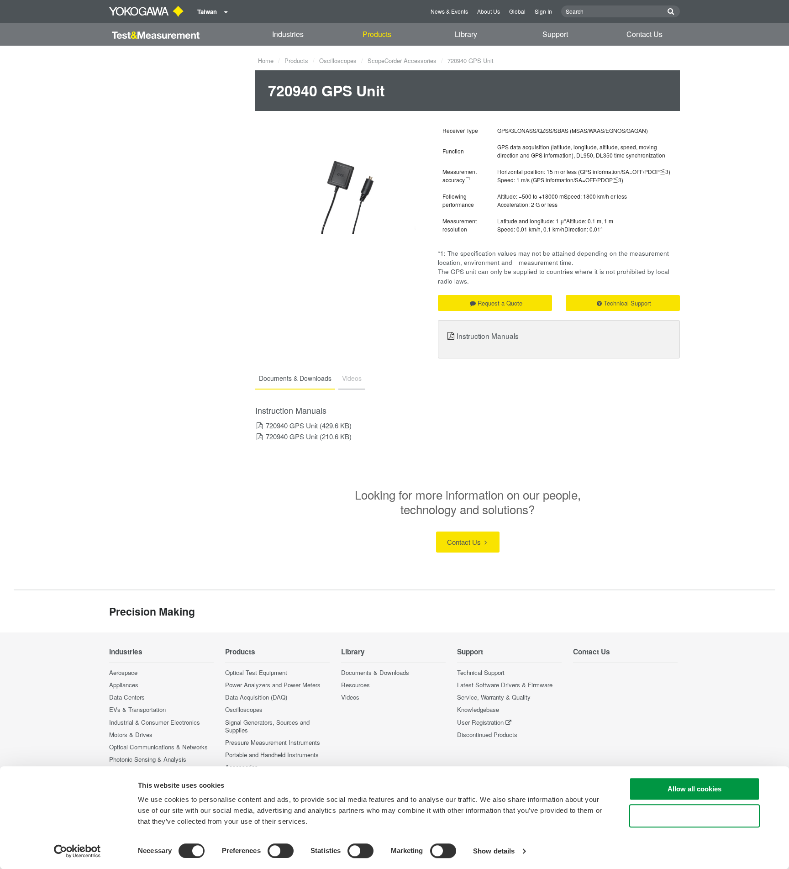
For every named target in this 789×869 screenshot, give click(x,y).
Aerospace (123, 672)
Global (517, 11)
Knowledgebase (478, 709)
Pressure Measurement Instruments (272, 742)
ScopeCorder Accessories (402, 60)
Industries (288, 34)
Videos (350, 697)
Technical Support (627, 303)
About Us (488, 11)
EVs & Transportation (137, 709)
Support (555, 34)
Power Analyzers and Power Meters (273, 684)
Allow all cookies (694, 789)
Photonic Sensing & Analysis (147, 759)
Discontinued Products (487, 734)
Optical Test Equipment (256, 672)
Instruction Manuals (488, 336)
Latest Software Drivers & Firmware (504, 684)
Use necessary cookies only (694, 816)
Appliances (123, 684)
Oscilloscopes (338, 60)
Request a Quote (500, 303)
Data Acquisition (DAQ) (256, 697)
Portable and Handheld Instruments (272, 754)
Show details (494, 851)
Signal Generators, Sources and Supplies (267, 726)
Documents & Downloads (375, 672)
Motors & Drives (131, 734)
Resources (355, 684)
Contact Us (644, 34)
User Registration (480, 722)
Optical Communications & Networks (158, 747)
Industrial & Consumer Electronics (154, 722)
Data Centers (127, 697)
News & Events (449, 11)
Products (377, 34)
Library (466, 34)
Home (266, 60)
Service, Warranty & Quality (494, 697)
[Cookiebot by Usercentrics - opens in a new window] (77, 851)
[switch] (281, 850)
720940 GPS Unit (292, 425)
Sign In (543, 11)
